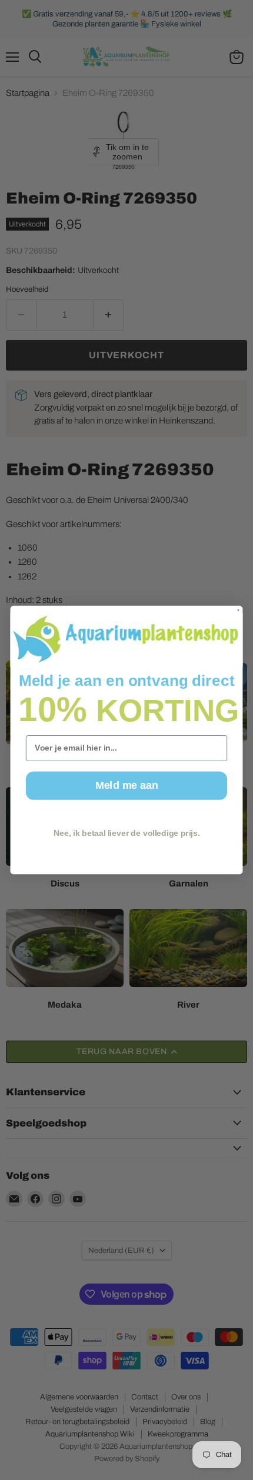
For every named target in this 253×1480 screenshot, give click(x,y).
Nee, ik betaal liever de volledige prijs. (126, 833)
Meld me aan (126, 785)
